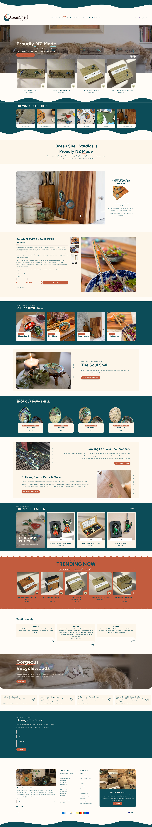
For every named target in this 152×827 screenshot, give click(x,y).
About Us (82, 783)
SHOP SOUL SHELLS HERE (90, 378)
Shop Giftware (59, 18)
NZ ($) (131, 812)
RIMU (88, 569)
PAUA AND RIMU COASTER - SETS (52, 598)
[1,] (80, 215)
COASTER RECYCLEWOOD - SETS (124, 598)
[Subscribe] (54, 802)
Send (21, 749)
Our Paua (82, 791)
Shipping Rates (83, 798)
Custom (82, 781)
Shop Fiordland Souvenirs (86, 803)
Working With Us (84, 793)
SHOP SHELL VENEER (122, 463)
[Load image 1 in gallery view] (74, 240)
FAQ (81, 788)
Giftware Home (83, 776)
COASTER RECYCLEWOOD (91, 90)
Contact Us (82, 786)
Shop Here (21, 339)
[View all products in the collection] (25, 118)
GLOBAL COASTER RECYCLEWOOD (121, 90)
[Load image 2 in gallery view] (74, 249)
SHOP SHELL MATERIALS (30, 491)
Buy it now (55, 282)
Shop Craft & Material (73, 18)
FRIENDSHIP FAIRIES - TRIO (91, 543)
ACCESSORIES (78, 569)
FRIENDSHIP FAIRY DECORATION (60, 543)
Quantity (18, 276)
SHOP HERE (117, 803)
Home (81, 773)
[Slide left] (131, 56)
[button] (136, 17)
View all (132, 508)
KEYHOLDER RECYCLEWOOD (61, 90)
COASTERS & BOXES (65, 569)
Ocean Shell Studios (25, 813)
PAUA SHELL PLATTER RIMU (88, 235)
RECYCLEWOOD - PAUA (30, 90)
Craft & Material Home (85, 778)
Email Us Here (63, 802)
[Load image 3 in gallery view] (74, 257)
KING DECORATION (121, 543)
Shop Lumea (83, 801)
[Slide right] (134, 56)
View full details (20, 287)
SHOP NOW (21, 681)
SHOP (30, 430)
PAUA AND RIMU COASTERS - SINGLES (27, 598)
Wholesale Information (85, 796)
